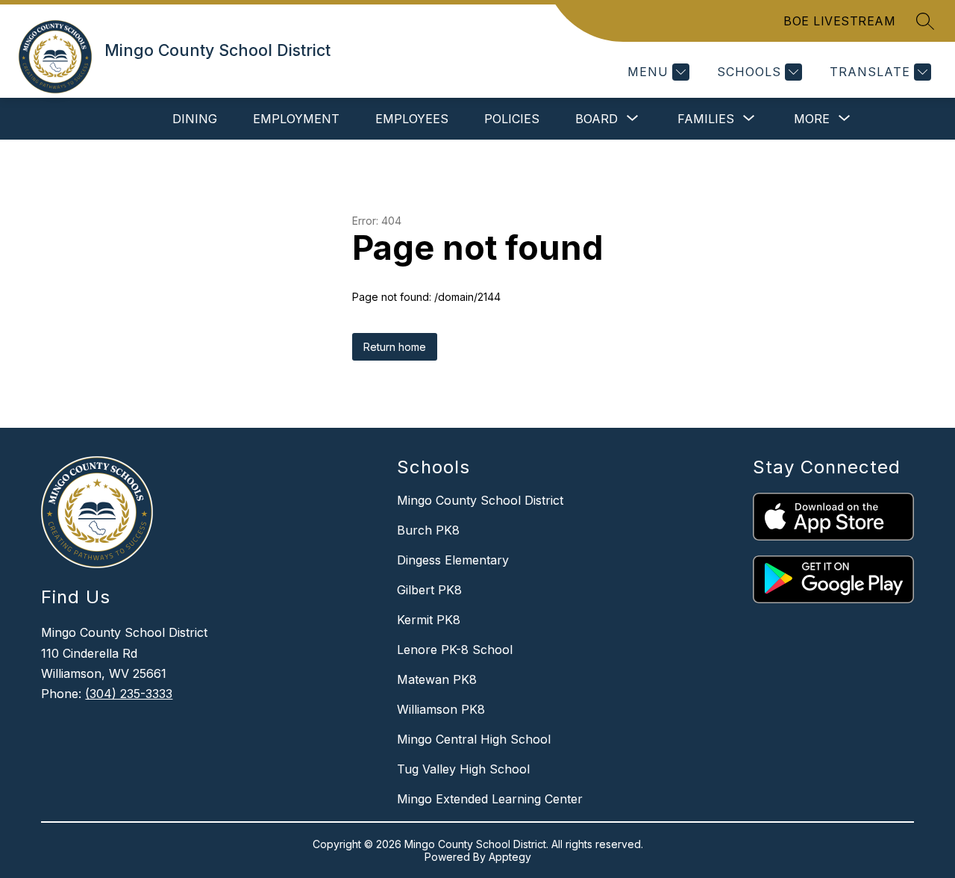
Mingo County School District (480, 500)
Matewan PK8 (437, 679)
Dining (194, 118)
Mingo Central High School (474, 739)
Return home (394, 346)
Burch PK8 (428, 530)
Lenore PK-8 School (455, 649)
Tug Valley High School (463, 769)
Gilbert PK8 (429, 589)
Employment (296, 118)
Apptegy (510, 856)
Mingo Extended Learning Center (490, 798)
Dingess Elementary (453, 559)
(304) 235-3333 (128, 693)
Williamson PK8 (441, 709)
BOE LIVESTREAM (839, 20)
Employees (411, 118)
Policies (511, 118)
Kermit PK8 (428, 619)
